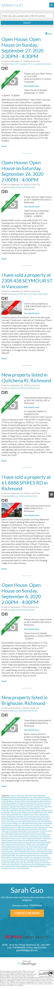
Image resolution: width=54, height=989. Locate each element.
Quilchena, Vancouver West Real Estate (32, 848)
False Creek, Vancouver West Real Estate (16, 822)
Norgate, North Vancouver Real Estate (20, 840)
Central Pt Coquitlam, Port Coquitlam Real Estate (30, 64)
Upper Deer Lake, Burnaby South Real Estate (27, 861)
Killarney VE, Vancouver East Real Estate (37, 831)
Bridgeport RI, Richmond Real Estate (14, 799)
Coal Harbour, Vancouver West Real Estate (16, 812)
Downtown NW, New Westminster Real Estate (32, 816)
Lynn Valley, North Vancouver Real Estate (16, 833)
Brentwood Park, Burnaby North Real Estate (33, 797)
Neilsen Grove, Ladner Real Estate (23, 838)
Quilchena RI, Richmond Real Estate (25, 388)
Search (27, 23)
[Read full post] (11, 81)
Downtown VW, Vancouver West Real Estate (29, 294)
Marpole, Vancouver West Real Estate (36, 835)
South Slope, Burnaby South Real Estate (21, 855)
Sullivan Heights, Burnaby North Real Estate (34, 857)
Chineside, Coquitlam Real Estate (13, 810)
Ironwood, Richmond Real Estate (26, 829)
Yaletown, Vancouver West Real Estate (15, 868)
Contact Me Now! (27, 913)
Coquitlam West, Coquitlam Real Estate (25, 814)
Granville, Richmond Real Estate (25, 827)
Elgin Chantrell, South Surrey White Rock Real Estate (30, 820)
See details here (31, 85)
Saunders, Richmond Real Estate (19, 851)
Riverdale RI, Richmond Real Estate (14, 850)
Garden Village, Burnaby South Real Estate (22, 823)
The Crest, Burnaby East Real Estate (14, 859)
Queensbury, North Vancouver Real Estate (22, 846)
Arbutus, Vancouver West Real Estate (24, 795)
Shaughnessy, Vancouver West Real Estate (17, 853)
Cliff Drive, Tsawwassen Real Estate (39, 810)
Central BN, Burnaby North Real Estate (29, 805)
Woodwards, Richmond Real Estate (34, 866)
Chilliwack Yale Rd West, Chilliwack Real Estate (27, 808)
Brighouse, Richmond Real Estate (23, 496)
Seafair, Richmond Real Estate (22, 187)
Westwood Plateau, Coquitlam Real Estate (22, 865)
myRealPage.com (27, 964)
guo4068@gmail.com (27, 950)
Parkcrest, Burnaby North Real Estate (31, 842)
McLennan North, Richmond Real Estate (15, 836)
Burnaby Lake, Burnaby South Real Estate (22, 803)
